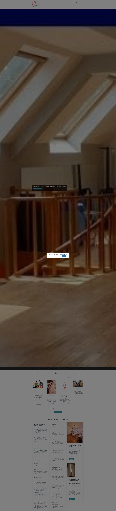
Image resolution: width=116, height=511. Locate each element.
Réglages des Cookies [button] (58, 255)
